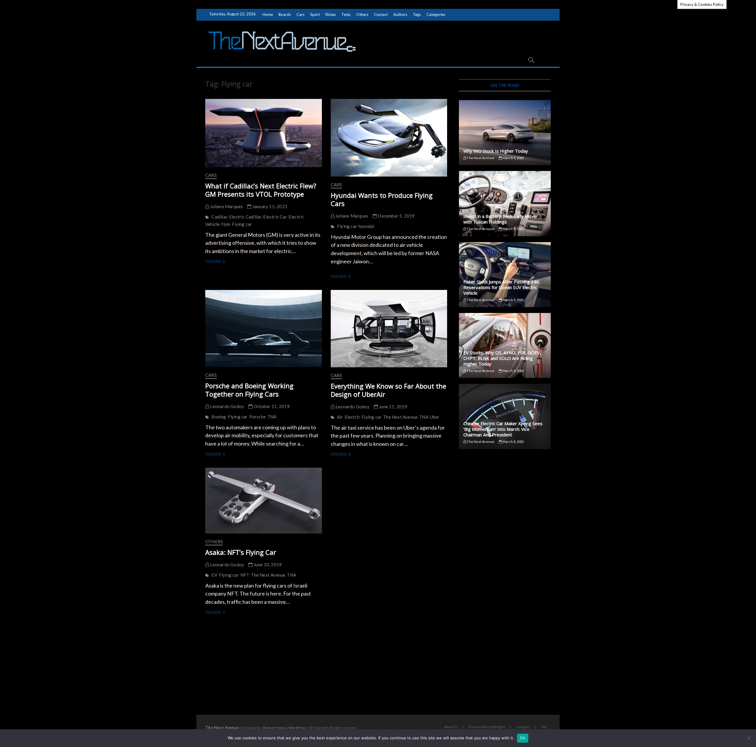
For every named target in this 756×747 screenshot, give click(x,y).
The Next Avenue (400, 417)
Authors (400, 14)
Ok (522, 737)
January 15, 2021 (269, 206)
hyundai (366, 226)
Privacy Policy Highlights (487, 727)
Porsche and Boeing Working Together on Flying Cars (249, 389)
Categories (435, 14)
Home (268, 14)
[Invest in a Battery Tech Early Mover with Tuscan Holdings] (505, 203)
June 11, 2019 (392, 406)
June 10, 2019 (267, 564)
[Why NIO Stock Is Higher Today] (505, 132)
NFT (245, 575)
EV (214, 575)
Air (340, 417)
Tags (417, 14)
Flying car (242, 224)
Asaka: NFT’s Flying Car (240, 552)
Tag (543, 726)
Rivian (330, 14)
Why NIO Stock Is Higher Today (495, 151)
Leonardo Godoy (226, 406)
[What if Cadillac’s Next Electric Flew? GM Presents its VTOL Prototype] (263, 133)
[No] (749, 738)
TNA (272, 416)
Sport (315, 14)
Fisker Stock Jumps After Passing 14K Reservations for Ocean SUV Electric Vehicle (501, 287)
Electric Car (275, 216)
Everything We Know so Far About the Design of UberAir (388, 390)
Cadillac (219, 216)
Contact (381, 14)
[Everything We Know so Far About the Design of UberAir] (389, 328)
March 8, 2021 (513, 441)
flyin (225, 224)
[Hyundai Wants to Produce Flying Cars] (389, 138)
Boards (284, 14)
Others (362, 14)
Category (523, 727)
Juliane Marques (226, 206)
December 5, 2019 (396, 215)
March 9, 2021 (513, 158)
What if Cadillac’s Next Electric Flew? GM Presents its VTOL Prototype (260, 189)
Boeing (218, 416)
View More (220, 261)
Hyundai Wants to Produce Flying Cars (382, 199)
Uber (435, 417)
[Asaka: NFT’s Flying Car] (263, 501)
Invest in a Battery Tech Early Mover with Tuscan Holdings (500, 219)
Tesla (346, 14)
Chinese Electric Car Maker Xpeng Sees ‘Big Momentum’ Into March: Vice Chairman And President (502, 429)
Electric (352, 417)
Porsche (257, 416)
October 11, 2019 (270, 406)
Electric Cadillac (245, 216)
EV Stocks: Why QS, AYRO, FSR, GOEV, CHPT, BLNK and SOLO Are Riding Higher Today (502, 358)
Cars (300, 14)
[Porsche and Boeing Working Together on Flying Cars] (263, 328)
